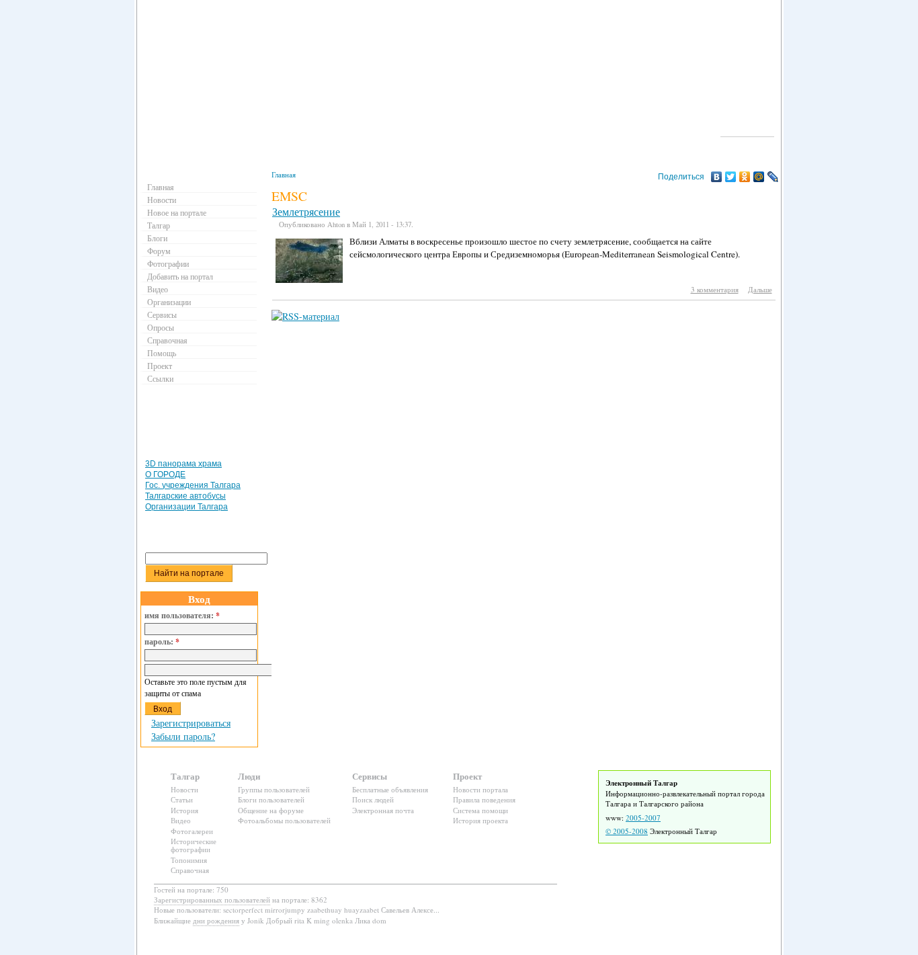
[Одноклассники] (745, 176)
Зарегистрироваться (191, 722)
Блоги (157, 238)
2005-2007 (643, 818)
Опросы (160, 327)
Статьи (182, 799)
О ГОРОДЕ (165, 474)
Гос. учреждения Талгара (193, 485)
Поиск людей (373, 799)
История (184, 810)
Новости (161, 199)
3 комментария (715, 289)
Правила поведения (484, 799)
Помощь (161, 352)
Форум (159, 250)
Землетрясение (306, 211)
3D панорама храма (183, 463)
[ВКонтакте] (717, 176)
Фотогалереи (192, 831)
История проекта (480, 820)
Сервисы (162, 314)
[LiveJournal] (773, 176)
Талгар (158, 225)
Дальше (760, 289)
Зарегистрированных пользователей (212, 900)
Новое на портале (176, 212)
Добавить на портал (180, 276)
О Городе (747, 130)
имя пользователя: (182, 615)
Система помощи (480, 810)
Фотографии (168, 263)
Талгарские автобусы (185, 496)
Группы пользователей (274, 789)
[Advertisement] (200, 425)
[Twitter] (731, 176)
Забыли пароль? (183, 736)
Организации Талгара (186, 506)
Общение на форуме (271, 810)
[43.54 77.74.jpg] (309, 280)
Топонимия (189, 860)
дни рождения (216, 920)
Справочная (167, 340)
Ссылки (160, 378)
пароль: (161, 641)
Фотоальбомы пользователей (284, 820)
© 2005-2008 (627, 831)
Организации (169, 301)
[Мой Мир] (759, 176)
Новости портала (480, 789)
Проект (159, 365)
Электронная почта (383, 810)
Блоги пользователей (271, 799)
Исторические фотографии (193, 845)
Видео (157, 289)
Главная (284, 174)
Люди (249, 776)
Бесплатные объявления (390, 789)
